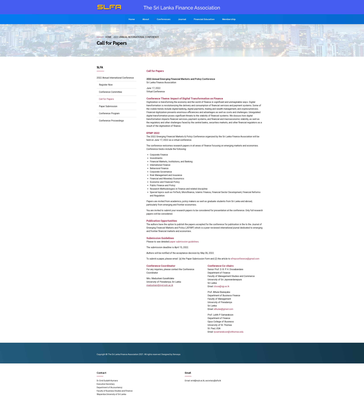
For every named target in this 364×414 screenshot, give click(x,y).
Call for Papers (106, 99)
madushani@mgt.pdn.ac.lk (159, 285)
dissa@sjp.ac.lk (221, 286)
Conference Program (109, 113)
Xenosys (176, 354)
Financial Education (204, 19)
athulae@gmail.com (223, 309)
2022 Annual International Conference (136, 37)
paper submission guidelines (184, 241)
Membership (229, 19)
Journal (182, 19)
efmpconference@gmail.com (245, 258)
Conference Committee (110, 92)
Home (132, 19)
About (145, 19)
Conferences (163, 19)
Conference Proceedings (111, 120)
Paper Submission (108, 106)
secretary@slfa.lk (213, 380)
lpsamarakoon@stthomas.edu (228, 331)
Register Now (106, 84)
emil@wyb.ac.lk (197, 380)
